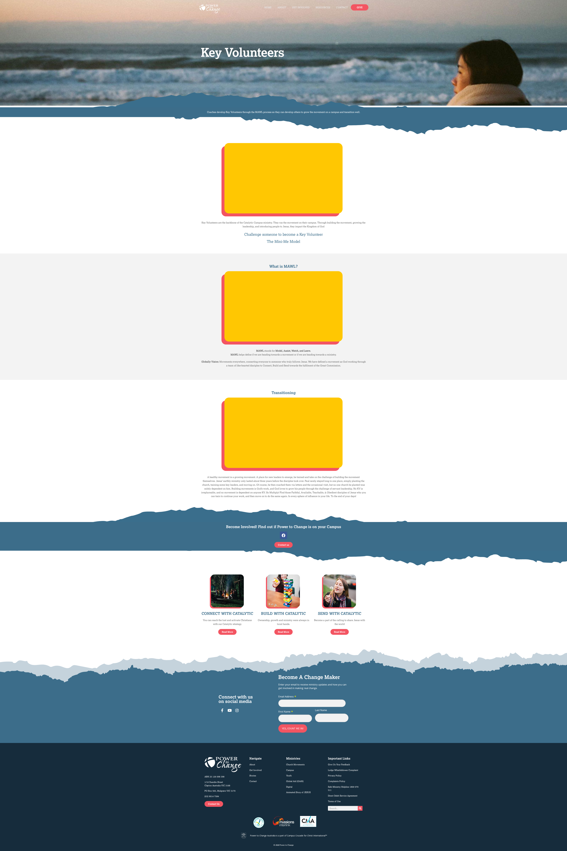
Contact (342, 7)
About (281, 7)
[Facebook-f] (222, 710)
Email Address (287, 696)
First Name (285, 711)
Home (268, 7)
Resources (323, 7)
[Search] (360, 808)
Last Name (321, 710)
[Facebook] (283, 535)
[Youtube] (229, 710)
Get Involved (301, 7)
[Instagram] (237, 710)
